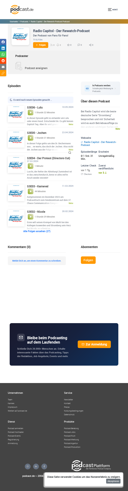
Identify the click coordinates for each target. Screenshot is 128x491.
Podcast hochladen (16, 432)
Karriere (11, 403)
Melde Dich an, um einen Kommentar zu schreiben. (36, 260)
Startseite (14, 21)
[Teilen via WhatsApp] (3, 54)
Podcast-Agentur (71, 443)
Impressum (12, 407)
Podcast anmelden (15, 428)
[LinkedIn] (36, 466)
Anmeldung (13, 443)
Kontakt (67, 403)
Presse (66, 407)
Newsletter (68, 399)
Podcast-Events (14, 436)
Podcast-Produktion (72, 447)
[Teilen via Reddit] (3, 61)
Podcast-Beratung (71, 428)
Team (10, 399)
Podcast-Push (69, 436)
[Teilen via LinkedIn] (3, 48)
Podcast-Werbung (71, 439)
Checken (88, 174)
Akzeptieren (113, 481)
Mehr (118, 128)
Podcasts (24, 21)
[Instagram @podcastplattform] (28, 466)
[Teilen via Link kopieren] (3, 73)
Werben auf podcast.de (17, 410)
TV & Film (37, 39)
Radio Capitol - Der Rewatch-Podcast (98, 143)
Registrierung (13, 439)
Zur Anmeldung (96, 344)
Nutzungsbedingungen (73, 410)
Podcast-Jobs (69, 432)
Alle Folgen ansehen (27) (36, 231)
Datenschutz (69, 414)
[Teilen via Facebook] (3, 42)
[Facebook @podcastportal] (44, 466)
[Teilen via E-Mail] (3, 67)
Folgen (42, 45)
